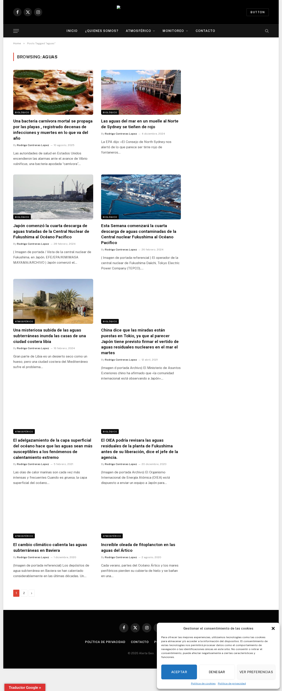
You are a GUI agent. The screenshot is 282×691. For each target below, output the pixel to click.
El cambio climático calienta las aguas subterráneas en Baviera (50, 547)
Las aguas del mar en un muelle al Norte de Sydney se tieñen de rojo (139, 124)
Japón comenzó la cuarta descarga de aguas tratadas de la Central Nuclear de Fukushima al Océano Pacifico (51, 231)
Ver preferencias (256, 672)
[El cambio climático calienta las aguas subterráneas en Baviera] (53, 515)
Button (257, 12)
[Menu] (16, 31)
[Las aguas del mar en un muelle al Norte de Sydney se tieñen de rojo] (141, 92)
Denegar (217, 672)
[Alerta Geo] (141, 12)
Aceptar (179, 672)
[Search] (266, 31)
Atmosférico (138, 31)
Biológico (22, 112)
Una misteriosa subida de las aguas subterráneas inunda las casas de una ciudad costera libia (49, 336)
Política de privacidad (232, 683)
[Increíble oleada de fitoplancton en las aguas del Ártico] (141, 515)
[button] (273, 628)
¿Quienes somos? (101, 31)
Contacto (205, 31)
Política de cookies (203, 683)
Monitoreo (173, 31)
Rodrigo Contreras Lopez (33, 145)
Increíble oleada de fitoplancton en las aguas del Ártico (138, 547)
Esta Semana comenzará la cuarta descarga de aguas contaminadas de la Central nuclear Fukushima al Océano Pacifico (138, 234)
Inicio (72, 31)
